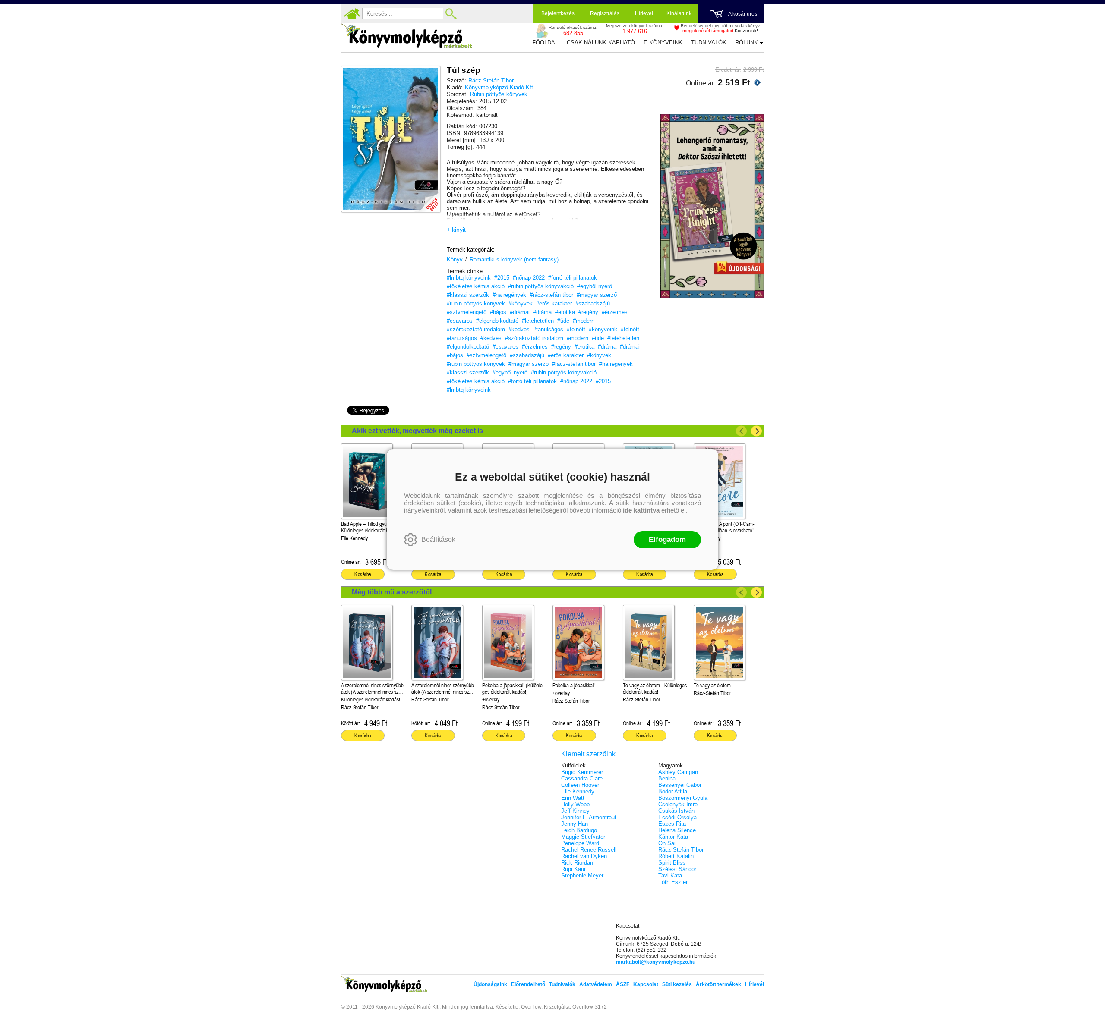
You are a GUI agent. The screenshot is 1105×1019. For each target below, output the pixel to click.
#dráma (542, 312)
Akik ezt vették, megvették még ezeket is (417, 430)
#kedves (519, 329)
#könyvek (520, 303)
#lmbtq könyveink (469, 277)
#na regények (509, 295)
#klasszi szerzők (468, 295)
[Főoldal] (351, 14)
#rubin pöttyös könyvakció (541, 286)
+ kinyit (456, 229)
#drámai (520, 312)
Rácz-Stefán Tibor (491, 80)
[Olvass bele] (425, 197)
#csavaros (460, 321)
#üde (563, 321)
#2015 (501, 277)
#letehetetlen (538, 321)
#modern (583, 321)
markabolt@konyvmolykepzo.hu (655, 962)
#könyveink (603, 329)
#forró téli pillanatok (572, 277)
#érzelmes (615, 312)
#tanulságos (548, 329)
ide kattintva (641, 510)
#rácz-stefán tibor (551, 295)
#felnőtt (576, 329)
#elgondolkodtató (497, 321)
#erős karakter (554, 303)
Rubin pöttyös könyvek (498, 94)
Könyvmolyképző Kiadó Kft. (500, 87)
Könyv (455, 259)
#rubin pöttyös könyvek (476, 303)
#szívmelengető (466, 312)
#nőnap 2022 (529, 277)
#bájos (498, 312)
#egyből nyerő (594, 286)
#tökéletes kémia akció (476, 286)
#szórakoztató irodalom (476, 329)
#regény (588, 312)
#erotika (565, 312)
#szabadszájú (592, 303)
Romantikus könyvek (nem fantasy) (514, 259)
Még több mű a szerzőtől (392, 592)
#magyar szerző (597, 295)
